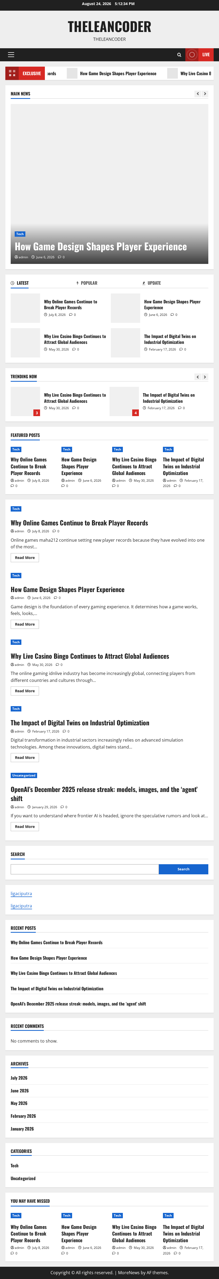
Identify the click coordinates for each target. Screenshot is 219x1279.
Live (206, 54)
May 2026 (19, 1103)
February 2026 (23, 1116)
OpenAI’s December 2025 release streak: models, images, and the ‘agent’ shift (104, 793)
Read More (27, 558)
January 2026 (22, 1128)
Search (18, 854)
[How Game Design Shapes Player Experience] (109, 184)
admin (23, 257)
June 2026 (20, 1090)
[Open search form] (179, 55)
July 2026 (19, 1078)
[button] (11, 54)
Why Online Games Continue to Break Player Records (25, 308)
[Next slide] (205, 94)
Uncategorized (24, 775)
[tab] (44, 284)
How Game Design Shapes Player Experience (103, 73)
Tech (20, 234)
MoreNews (129, 1273)
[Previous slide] (197, 94)
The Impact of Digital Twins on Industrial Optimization (125, 342)
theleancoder (109, 26)
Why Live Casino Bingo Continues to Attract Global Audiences (25, 342)
